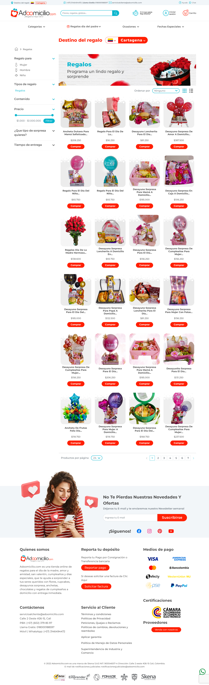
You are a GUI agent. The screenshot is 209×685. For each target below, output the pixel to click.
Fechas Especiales (169, 26)
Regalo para (23, 58)
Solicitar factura (96, 586)
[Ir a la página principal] (16, 49)
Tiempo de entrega (28, 145)
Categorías (35, 26)
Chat (194, 3)
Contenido (22, 99)
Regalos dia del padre (84, 26)
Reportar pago (95, 567)
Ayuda (185, 3)
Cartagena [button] (40, 3)
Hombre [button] (25, 69)
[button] (32, 2)
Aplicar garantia (91, 636)
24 (94, 457)
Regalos (27, 49)
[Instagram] (149, 531)
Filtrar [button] (49, 120)
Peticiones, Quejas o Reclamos (100, 622)
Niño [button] (23, 75)
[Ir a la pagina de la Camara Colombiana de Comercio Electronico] (166, 612)
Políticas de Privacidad (95, 618)
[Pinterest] (160, 531)
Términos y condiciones (96, 614)
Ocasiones (129, 26)
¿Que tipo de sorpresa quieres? (30, 133)
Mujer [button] (23, 64)
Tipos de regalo (25, 84)
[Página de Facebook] (139, 531)
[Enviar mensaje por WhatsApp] (202, 672)
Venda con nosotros (166, 629)
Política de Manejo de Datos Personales (106, 642)
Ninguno (159, 90)
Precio (19, 109)
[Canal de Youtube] (171, 531)
